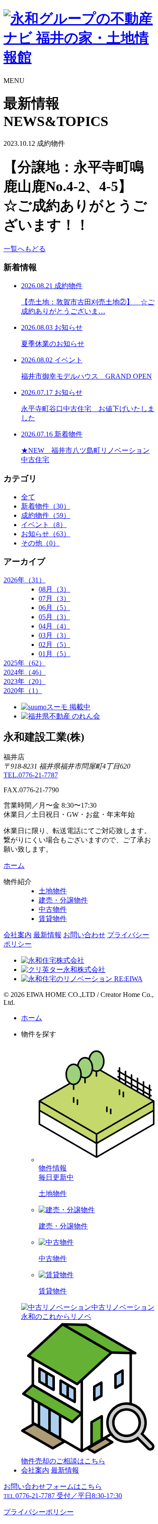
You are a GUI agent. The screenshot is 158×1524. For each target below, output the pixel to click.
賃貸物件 (53, 918)
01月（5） (54, 653)
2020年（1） (23, 690)
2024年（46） (25, 672)
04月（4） (54, 626)
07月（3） (54, 598)
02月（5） (54, 644)
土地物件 (53, 891)
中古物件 (53, 909)
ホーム (14, 865)
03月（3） (54, 635)
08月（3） (54, 589)
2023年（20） (25, 681)
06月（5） (54, 607)
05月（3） (54, 617)
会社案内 (18, 935)
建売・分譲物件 (63, 900)
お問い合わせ (84, 935)
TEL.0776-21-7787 (31, 775)
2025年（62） (25, 663)
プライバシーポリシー (39, 1512)
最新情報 (47, 935)
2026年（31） (25, 580)
